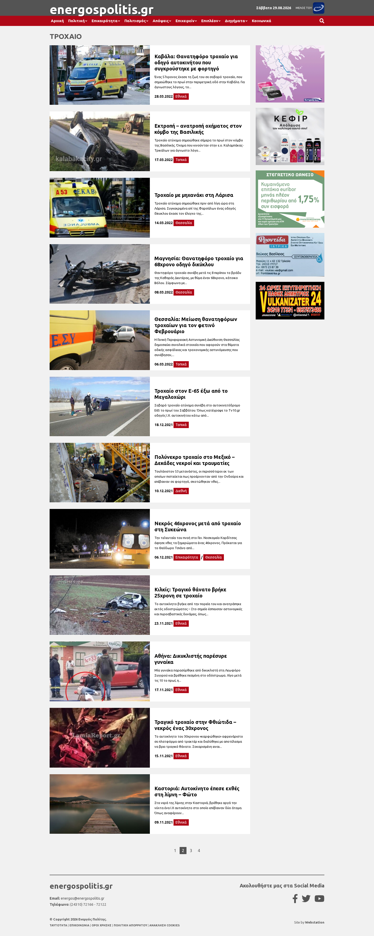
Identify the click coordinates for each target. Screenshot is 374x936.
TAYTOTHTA (59, 925)
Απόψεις (161, 21)
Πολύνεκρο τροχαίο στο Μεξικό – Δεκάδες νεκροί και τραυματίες (194, 460)
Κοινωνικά (261, 21)
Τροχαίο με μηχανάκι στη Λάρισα (193, 195)
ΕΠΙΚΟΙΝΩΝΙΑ (79, 925)
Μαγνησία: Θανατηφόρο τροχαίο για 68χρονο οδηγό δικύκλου (198, 261)
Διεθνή (181, 491)
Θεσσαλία (184, 223)
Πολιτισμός (135, 21)
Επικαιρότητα (105, 21)
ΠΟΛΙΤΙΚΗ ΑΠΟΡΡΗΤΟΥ (130, 925)
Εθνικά (181, 96)
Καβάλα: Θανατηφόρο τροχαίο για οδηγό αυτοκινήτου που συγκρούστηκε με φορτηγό (196, 62)
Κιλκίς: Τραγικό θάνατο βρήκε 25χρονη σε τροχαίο (190, 592)
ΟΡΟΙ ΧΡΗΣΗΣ (102, 925)
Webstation (314, 922)
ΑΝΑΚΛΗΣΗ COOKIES (164, 925)
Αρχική (57, 21)
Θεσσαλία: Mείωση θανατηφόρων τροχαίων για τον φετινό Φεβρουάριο (195, 325)
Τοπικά (181, 160)
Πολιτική (76, 21)
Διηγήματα (235, 21)
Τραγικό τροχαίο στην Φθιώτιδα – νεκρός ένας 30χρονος (195, 725)
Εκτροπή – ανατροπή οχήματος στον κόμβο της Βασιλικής (198, 129)
